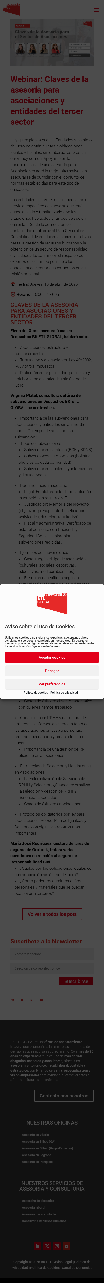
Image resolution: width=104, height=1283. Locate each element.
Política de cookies (36, 692)
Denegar (52, 671)
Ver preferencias (52, 684)
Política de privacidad (64, 692)
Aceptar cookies (52, 657)
